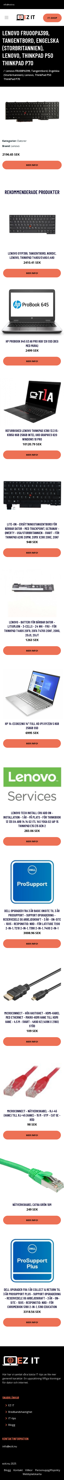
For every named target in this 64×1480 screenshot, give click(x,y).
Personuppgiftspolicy (47, 1470)
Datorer (22, 141)
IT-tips (12, 1418)
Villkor (29, 1470)
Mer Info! (32, 165)
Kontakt (18, 1470)
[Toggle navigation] (6, 17)
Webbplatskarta (32, 1474)
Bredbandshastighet (20, 1412)
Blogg (11, 1425)
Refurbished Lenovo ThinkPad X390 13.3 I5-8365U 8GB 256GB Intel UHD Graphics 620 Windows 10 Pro (32, 435)
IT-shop (52, 17)
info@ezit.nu (9, 4)
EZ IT (11, 1405)
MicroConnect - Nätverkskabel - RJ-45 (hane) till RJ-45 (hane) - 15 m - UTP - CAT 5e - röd (32, 1115)
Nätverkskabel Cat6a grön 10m (32, 1204)
